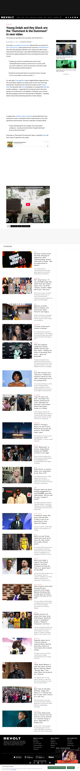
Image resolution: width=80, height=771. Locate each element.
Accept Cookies (71, 767)
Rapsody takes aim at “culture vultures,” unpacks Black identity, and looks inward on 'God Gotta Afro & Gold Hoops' (43, 645)
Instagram (66, 17)
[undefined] (66, 49)
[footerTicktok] (34, 764)
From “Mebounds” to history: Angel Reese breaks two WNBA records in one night (41, 450)
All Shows (35, 740)
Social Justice (33, 17)
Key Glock (14, 226)
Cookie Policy (13, 769)
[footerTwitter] (45, 764)
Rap (20, 226)
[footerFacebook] (42, 764)
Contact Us (70, 741)
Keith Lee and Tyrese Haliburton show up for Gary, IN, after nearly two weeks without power (42, 540)
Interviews (37, 395)
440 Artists (36, 749)
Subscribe (55, 17)
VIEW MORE (65, 74)
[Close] (78, 767)
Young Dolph (26, 226)
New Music (9, 24)
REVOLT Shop (70, 745)
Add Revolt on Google (26, 41)
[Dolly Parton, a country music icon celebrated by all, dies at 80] (17, 475)
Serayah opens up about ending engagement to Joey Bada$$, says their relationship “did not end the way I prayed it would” (43, 494)
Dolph (17, 80)
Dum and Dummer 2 (12, 47)
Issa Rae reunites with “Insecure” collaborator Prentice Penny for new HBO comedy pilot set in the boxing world (43, 376)
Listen (27, 17)
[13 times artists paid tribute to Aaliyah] (17, 332)
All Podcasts (36, 741)
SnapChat (70, 17)
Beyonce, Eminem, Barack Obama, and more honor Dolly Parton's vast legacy (41, 309)
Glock (23, 80)
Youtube (77, 17)
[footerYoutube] (49, 764)
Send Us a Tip (54, 743)
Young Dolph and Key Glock (21, 45)
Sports (36, 343)
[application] (67, 756)
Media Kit (53, 745)
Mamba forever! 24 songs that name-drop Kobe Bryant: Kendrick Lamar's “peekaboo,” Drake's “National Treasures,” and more (42, 619)
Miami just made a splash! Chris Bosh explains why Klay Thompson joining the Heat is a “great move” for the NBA (42, 565)
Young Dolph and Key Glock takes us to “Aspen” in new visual (64, 57)
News (45, 17)
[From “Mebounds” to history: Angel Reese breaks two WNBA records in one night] (17, 453)
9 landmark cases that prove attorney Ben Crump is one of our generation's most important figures (42, 519)
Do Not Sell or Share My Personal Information (56, 767)
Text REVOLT (70, 743)
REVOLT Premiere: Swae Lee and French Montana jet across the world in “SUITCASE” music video (42, 428)
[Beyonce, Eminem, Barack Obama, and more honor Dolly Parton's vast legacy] (17, 312)
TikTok (68, 17)
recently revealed (25, 116)
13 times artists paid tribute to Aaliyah (42, 327)
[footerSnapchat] (38, 764)
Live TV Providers (37, 743)
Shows (18, 17)
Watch (22, 17)
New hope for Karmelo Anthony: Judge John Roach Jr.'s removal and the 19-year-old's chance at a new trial (43, 693)
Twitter (75, 17)
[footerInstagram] (30, 764)
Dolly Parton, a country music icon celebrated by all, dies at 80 (42, 471)
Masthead (53, 741)
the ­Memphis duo (43, 47)
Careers (52, 747)
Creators (50, 17)
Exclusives (40, 17)
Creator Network (37, 747)
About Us (53, 740)
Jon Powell (10, 41)
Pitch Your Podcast (37, 745)
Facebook (72, 17)
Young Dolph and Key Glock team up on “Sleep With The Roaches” (66, 70)
